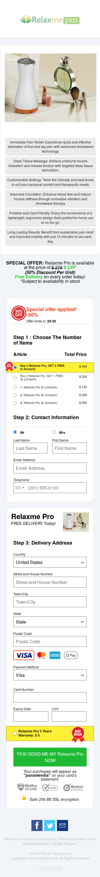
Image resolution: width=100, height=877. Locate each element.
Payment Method (26, 667)
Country (19, 554)
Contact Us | (29, 838)
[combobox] (20, 488)
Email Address (24, 460)
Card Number (23, 689)
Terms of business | (73, 838)
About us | (12, 838)
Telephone (21, 480)
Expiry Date (22, 709)
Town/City (20, 594)
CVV (55, 709)
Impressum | (49, 838)
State (17, 614)
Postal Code (22, 633)
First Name (60, 440)
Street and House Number (33, 574)
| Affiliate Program (63, 843)
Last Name (21, 440)
